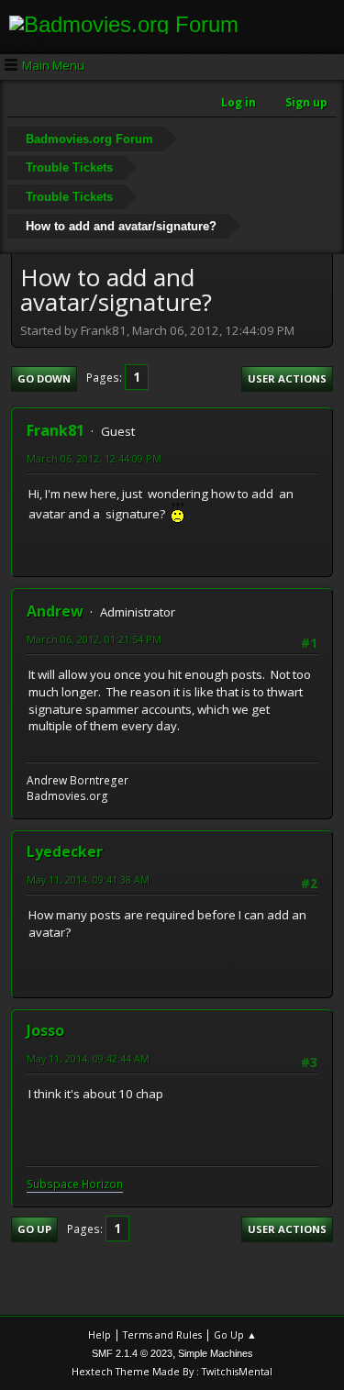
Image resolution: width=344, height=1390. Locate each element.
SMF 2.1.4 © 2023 (132, 1353)
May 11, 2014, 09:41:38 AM (88, 879)
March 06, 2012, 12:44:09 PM (94, 458)
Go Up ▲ (235, 1334)
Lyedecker (65, 851)
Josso (45, 1030)
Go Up (34, 1229)
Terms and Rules (162, 1334)
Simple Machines (215, 1353)
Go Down (44, 378)
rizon (109, 1184)
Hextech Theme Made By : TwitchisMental (172, 1371)
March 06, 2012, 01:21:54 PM (94, 639)
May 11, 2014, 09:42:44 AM (88, 1058)
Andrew (55, 611)
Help (99, 1334)
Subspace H (58, 1184)
